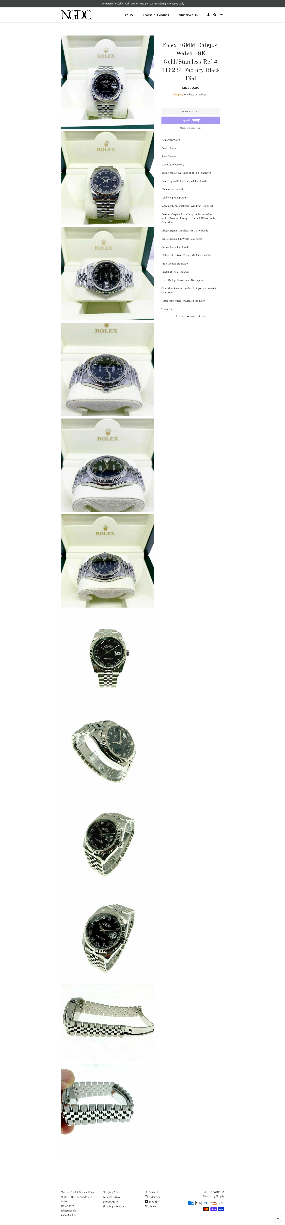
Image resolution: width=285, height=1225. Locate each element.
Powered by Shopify (213, 1196)
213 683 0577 (67, 1206)
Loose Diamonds (156, 15)
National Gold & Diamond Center (79, 1192)
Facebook (153, 1192)
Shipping (178, 94)
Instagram (154, 1197)
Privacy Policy (110, 1202)
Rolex (130, 15)
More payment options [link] (191, 127)
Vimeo (152, 1206)
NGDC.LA (218, 1192)
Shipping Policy (111, 1192)
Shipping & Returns (113, 1206)
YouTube (153, 1202)
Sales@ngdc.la (68, 1210)
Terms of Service (111, 1197)
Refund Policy (68, 1215)
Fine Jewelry (189, 15)
